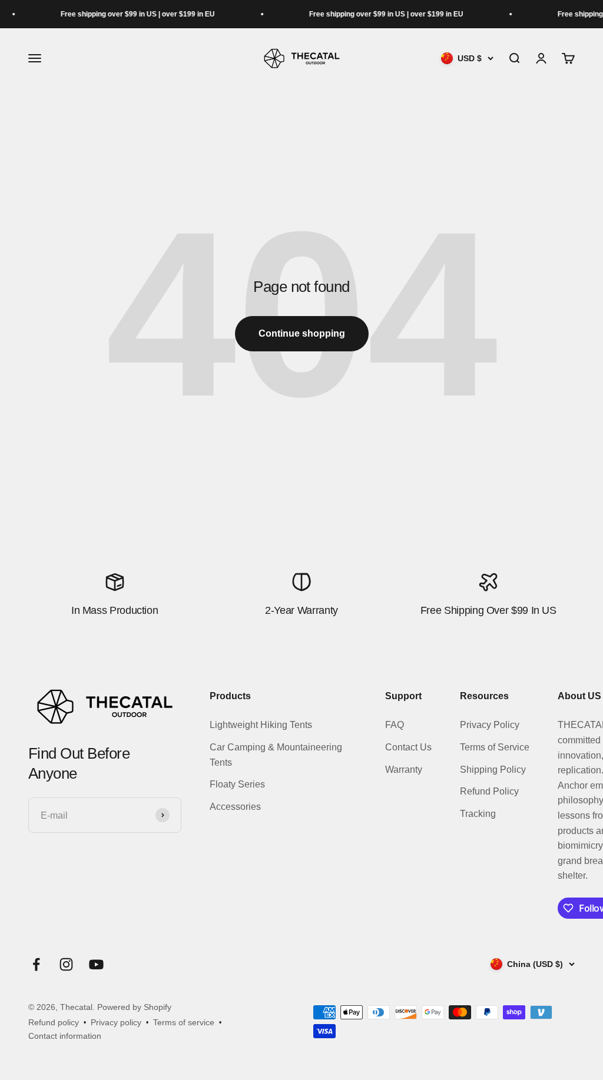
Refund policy (53, 1022)
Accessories (235, 807)
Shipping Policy (493, 770)
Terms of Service (494, 747)
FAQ (394, 725)
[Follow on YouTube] (96, 964)
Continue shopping (302, 333)
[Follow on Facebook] (36, 964)
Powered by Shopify (134, 1007)
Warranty (403, 770)
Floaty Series (237, 784)
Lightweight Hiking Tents (261, 725)
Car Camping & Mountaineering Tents (276, 754)
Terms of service (183, 1022)
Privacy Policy (489, 725)
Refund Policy (489, 791)
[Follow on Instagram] (66, 964)
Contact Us (408, 747)
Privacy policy (116, 1022)
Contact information (64, 1036)
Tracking (478, 814)
